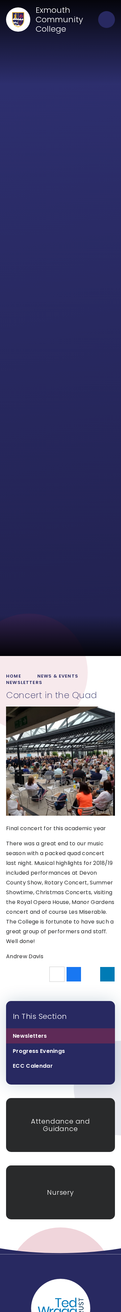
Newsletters (24, 682)
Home (13, 676)
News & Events (57, 676)
